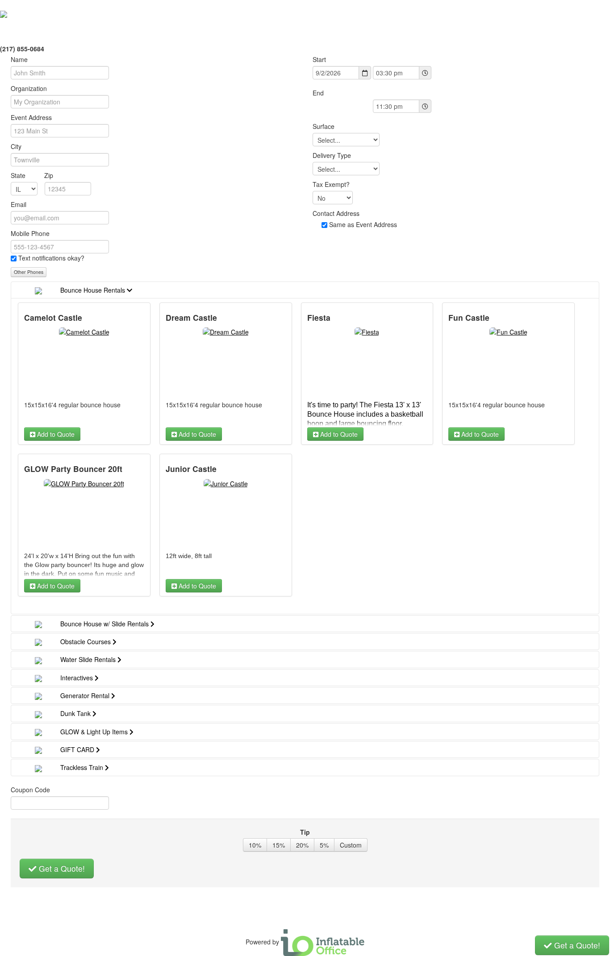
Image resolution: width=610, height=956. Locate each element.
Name (19, 59)
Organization (29, 88)
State (32, 175)
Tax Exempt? (331, 184)
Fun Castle (468, 317)
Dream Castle (191, 317)
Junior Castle (191, 468)
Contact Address (336, 213)
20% (302, 844)
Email (18, 204)
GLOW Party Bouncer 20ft (73, 468)
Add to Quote (55, 434)
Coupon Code (30, 789)
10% (255, 844)
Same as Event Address (363, 224)
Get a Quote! (61, 868)
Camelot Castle (53, 317)
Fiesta (318, 317)
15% (278, 844)
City (16, 146)
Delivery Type (332, 155)
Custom (351, 844)
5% (324, 844)
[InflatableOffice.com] (323, 941)
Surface (323, 126)
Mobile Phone (30, 233)
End (318, 92)
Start (319, 59)
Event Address (31, 117)
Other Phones (28, 272)
